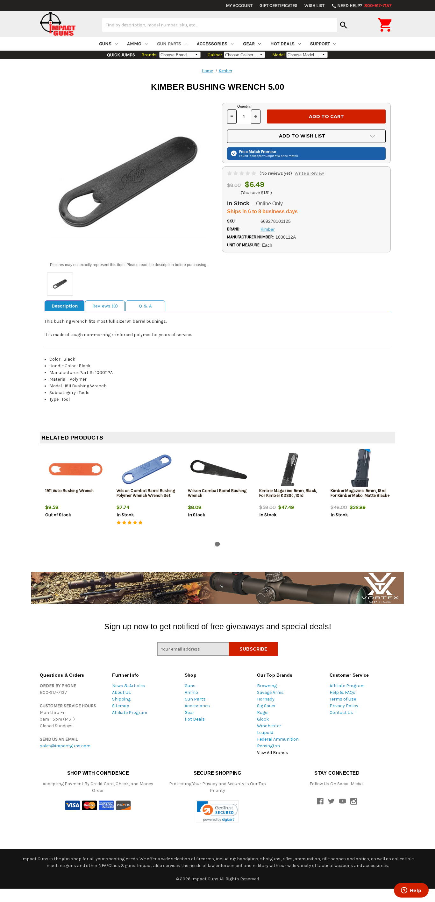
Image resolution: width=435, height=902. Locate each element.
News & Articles (128, 685)
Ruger (263, 712)
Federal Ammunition (278, 739)
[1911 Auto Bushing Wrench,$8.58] (76, 469)
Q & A (145, 306)
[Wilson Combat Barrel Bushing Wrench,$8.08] (218, 469)
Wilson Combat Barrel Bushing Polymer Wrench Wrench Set (146, 493)
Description (65, 306)
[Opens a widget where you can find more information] (411, 891)
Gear (249, 43)
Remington (268, 746)
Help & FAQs (342, 692)
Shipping (121, 699)
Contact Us (341, 712)
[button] (217, 811)
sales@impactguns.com (65, 746)
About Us (121, 692)
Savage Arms (270, 692)
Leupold (265, 732)
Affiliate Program (129, 712)
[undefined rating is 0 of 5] (242, 173)
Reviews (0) (105, 306)
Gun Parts (169, 43)
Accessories (212, 43)
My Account (239, 5)
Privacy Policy (344, 705)
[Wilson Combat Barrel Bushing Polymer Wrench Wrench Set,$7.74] (147, 469)
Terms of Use (343, 699)
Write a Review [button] (309, 173)
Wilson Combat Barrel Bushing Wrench (217, 493)
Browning (267, 685)
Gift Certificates (278, 5)
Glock (263, 719)
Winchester (269, 726)
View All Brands (272, 752)
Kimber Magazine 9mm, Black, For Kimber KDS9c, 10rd (288, 493)
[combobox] (219, 25)
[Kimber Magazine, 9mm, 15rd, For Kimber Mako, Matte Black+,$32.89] (361, 469)
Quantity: (244, 106)
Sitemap (120, 705)
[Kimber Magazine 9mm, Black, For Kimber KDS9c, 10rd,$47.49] (290, 469)
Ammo (134, 43)
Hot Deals (282, 43)
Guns (105, 43)
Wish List (314, 5)
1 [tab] (217, 544)
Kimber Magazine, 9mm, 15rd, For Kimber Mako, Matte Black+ (360, 493)
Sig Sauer (266, 705)
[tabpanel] (75, 494)
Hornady (266, 699)
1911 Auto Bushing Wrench (69, 490)
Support (320, 43)
